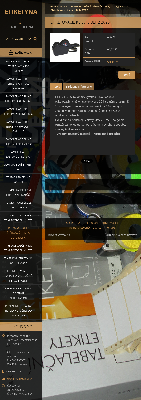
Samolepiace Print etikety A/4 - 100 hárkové (18, 66)
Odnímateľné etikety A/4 (18, 167)
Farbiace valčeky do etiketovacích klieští (18, 248)
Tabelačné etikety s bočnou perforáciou (18, 293)
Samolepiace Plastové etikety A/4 (18, 154)
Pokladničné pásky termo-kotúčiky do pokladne (18, 310)
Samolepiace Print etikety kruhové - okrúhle (18, 126)
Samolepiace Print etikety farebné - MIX (18, 111)
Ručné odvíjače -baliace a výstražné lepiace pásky (18, 275)
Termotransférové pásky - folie (18, 205)
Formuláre (92, 222)
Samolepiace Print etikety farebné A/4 (18, 99)
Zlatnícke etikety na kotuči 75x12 (18, 260)
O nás (69, 222)
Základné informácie (79, 86)
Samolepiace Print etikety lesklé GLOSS (18, 141)
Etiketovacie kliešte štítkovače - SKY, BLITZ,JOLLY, (18, 232)
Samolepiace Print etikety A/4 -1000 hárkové (18, 83)
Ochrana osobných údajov (85, 227)
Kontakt (110, 227)
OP (79, 222)
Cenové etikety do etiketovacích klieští (18, 218)
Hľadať (35, 39)
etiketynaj (56, 6)
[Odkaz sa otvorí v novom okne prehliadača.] (65, 48)
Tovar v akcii (110, 222)
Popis (56, 86)
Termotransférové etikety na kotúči (18, 192)
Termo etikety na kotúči (18, 180)
